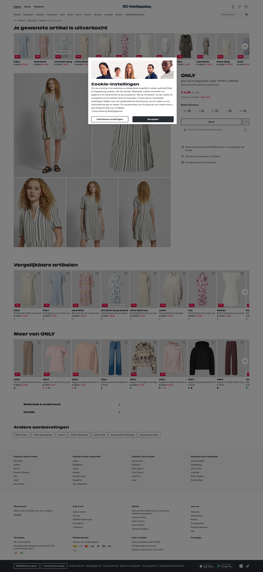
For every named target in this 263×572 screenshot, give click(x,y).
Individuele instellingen (110, 119)
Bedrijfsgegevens (115, 111)
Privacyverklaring (99, 111)
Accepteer (153, 119)
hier (112, 108)
